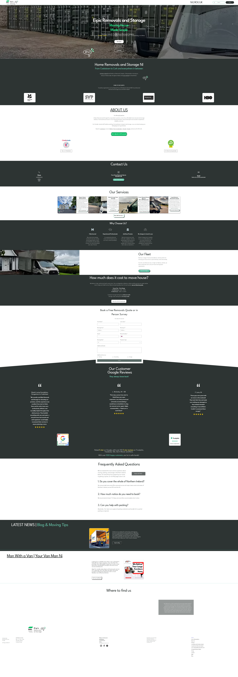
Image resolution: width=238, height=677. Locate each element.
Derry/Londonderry (117, 128)
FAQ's (192, 654)
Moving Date (100, 339)
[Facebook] (104, 646)
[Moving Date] (98, 342)
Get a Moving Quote (195, 639)
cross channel (126, 75)
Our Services (119, 192)
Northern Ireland (104, 73)
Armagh (124, 128)
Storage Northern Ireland (196, 649)
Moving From (100, 327)
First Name (100, 321)
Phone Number (124, 333)
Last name (123, 321)
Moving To (123, 327)
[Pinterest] (107, 646)
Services (192, 642)
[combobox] (131, 342)
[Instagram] (101, 646)
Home (192, 637)
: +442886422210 (103, 637)
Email (98, 333)
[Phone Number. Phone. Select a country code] (122, 336)
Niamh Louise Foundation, (39, 392)
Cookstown (102, 128)
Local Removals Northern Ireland (196, 644)
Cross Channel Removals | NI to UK (196, 647)
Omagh (128, 128)
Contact (192, 652)
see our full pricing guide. (137, 285)
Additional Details (101, 345)
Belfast (111, 128)
